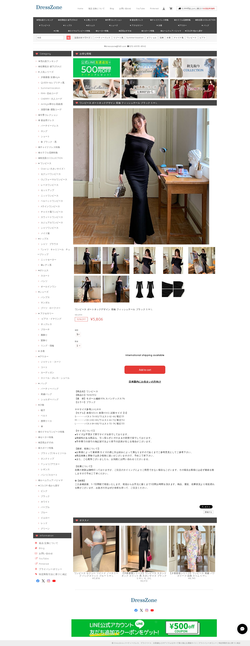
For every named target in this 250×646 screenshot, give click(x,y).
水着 (169, 37)
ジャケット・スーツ (51, 361)
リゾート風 (118, 37)
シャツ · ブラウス (49, 244)
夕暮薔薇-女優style (50, 77)
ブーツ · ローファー (50, 308)
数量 (76, 341)
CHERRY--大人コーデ (51, 98)
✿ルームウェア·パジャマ (171, 31)
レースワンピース (50, 185)
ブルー (44, 512)
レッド (44, 523)
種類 (76, 330)
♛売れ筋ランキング (44, 20)
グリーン (45, 528)
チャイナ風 (179, 37)
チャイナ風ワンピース (52, 211)
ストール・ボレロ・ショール (55, 378)
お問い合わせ (125, 8)
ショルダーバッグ (50, 399)
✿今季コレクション (113, 20)
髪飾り (44, 340)
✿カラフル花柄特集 (182, 20)
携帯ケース (46, 421)
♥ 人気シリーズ (90, 20)
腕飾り (44, 334)
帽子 (43, 410)
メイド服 (45, 233)
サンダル (45, 302)
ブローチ (45, 329)
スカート (45, 275)
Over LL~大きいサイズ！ (53, 168)
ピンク (44, 491)
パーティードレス (102, 37)
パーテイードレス (50, 125)
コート (44, 367)
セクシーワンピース (51, 174)
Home (80, 8)
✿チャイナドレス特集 (159, 20)
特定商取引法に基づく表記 (53, 574)
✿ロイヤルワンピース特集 (79, 31)
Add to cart (145, 369)
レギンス (45, 469)
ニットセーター (48, 259)
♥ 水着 (159, 25)
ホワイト (45, 501)
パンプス (45, 297)
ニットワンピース (50, 195)
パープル (45, 507)
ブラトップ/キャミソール (53, 453)
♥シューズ (113, 25)
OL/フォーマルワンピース (54, 179)
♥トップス (67, 25)
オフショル (152, 37)
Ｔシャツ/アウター (50, 464)
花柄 (162, 37)
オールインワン (48, 286)
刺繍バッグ (46, 394)
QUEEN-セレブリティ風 (52, 82)
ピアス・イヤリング (51, 318)
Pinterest (154, 8)
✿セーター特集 (102, 31)
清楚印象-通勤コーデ (51, 109)
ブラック (45, 496)
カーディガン (47, 372)
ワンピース (192, 37)
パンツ (44, 281)
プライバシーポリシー (50, 569)
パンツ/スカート (49, 474)
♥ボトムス (90, 25)
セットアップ (47, 190)
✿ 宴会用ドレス (136, 20)
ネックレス (46, 324)
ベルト (44, 415)
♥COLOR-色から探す (194, 31)
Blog (112, 8)
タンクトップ (47, 458)
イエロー (45, 517)
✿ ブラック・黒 (49, 141)
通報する (208, 512)
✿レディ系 (46, 265)
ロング (44, 131)
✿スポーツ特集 (147, 31)
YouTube (140, 8)
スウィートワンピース (52, 217)
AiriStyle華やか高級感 (52, 104)
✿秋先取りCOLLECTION (205, 20)
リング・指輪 (47, 345)
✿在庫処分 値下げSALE (67, 20)
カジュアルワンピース (52, 222)
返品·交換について (96, 8)
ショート (45, 136)
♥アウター (182, 25)
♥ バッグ (205, 25)
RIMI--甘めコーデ (49, 93)
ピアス (203, 37)
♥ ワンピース (44, 25)
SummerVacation (135, 37)
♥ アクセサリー (136, 25)
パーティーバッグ (50, 388)
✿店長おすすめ (125, 31)
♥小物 (56, 31)
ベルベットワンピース (52, 201)
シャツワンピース (50, 227)
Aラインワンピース (50, 206)
